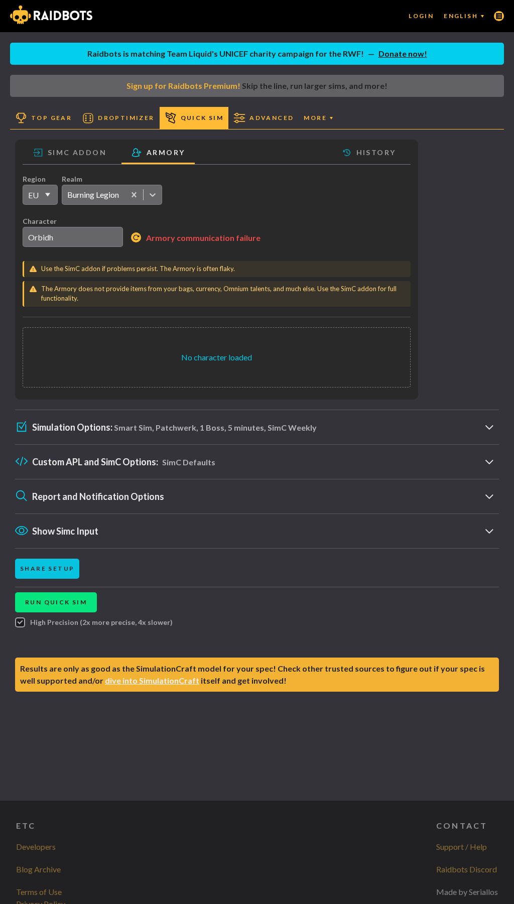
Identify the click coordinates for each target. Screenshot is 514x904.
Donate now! (402, 53)
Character (40, 221)
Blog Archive (38, 869)
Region (34, 179)
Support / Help (461, 846)
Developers (36, 846)
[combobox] (67, 195)
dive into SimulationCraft (152, 680)
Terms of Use (39, 891)
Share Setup (47, 568)
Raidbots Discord (466, 869)
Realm (72, 179)
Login (421, 16)
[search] (73, 237)
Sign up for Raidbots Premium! (183, 85)
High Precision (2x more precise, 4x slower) (101, 622)
